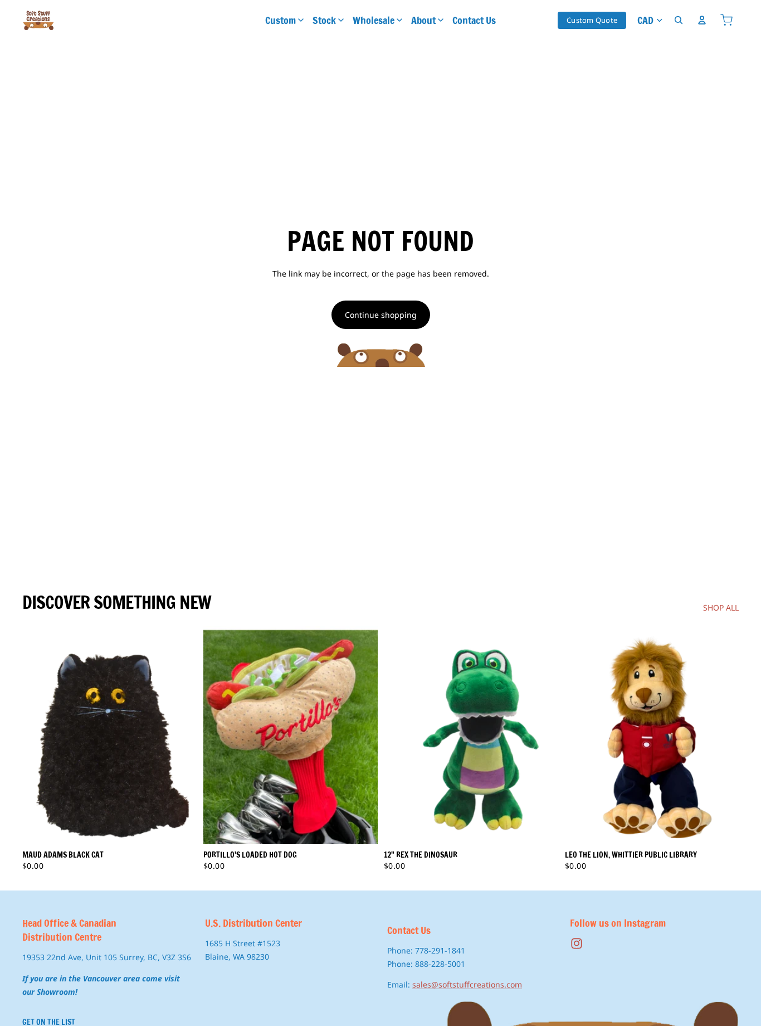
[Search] (678, 20)
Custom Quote (592, 20)
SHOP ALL (721, 607)
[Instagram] (576, 943)
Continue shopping (381, 314)
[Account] (702, 20)
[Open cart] (726, 20)
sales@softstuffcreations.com (467, 984)
